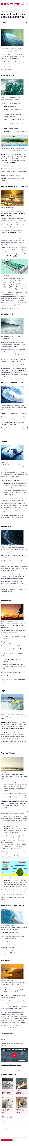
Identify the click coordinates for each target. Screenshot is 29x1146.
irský (14, 884)
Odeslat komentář (6, 1140)
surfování (19, 422)
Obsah (4, 22)
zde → (16, 633)
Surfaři (3, 623)
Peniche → (16, 308)
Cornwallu (6, 886)
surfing (15, 256)
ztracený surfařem (6, 372)
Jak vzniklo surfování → (7, 1033)
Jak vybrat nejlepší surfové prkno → (11, 1065)
